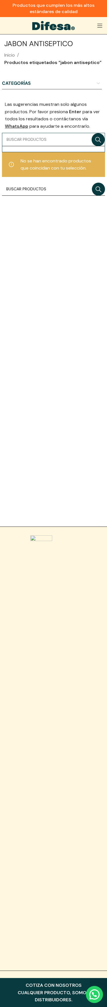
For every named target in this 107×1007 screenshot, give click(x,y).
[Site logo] (53, 25)
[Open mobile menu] (100, 25)
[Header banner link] (53, 8)
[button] (94, 994)
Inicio (9, 55)
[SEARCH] (98, 139)
